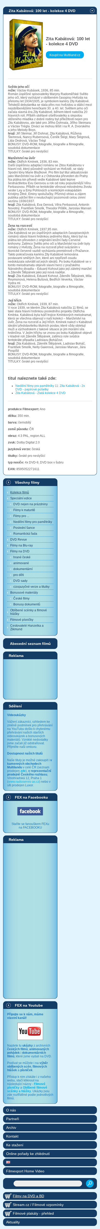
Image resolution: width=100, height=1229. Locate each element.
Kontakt (12, 1136)
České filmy (21, 598)
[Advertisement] (30, 679)
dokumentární (23, 569)
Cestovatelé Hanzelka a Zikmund (27, 627)
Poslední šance (24, 528)
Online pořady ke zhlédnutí (28, 1154)
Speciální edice (21, 498)
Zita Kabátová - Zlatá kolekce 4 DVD (40, 393)
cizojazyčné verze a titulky (31, 586)
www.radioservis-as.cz (23, 781)
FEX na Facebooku (31, 797)
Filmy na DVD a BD (28, 1196)
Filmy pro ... (21, 516)
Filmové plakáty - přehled (33, 1213)
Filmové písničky (21, 620)
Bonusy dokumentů (26, 604)
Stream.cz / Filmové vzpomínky (38, 1205)
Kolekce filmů (19, 492)
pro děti (18, 575)
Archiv (11, 1127)
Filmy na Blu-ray (21, 545)
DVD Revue (18, 539)
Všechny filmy (27, 482)
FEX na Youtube (29, 1005)
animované (21, 563)
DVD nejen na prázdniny (30, 504)
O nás (11, 1110)
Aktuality (13, 1222)
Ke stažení (14, 1145)
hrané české (22, 557)
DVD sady (20, 581)
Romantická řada (25, 533)
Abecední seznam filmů (30, 644)
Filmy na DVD (19, 551)
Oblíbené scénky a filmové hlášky (28, 612)
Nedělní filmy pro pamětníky (32, 522)
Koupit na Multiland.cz (64, 55)
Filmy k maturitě (24, 510)
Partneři (12, 1119)
